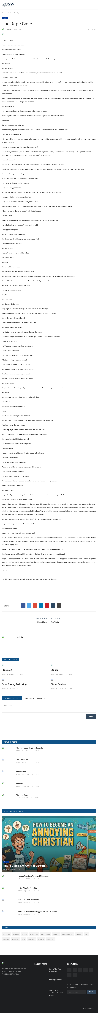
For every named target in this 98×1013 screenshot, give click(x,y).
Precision (7, 669)
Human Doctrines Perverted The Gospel (33, 876)
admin (9, 29)
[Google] (35, 605)
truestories (34, 934)
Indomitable (21, 772)
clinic (23, 939)
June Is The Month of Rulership (55, 970)
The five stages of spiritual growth (29, 748)
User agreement (88, 1008)
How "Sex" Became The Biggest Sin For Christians (37, 912)
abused (79, 934)
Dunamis (19, 783)
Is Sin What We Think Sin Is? (28, 888)
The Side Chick (22, 760)
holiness (16, 934)
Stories (10, 13)
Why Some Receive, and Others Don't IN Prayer (56, 992)
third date (6, 934)
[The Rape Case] (49, 34)
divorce (41, 939)
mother (24, 934)
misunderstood (68, 934)
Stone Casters (58, 684)
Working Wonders (55, 980)
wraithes (15, 939)
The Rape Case (22, 795)
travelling (6, 939)
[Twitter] (29, 605)
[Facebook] (23, 605)
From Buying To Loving (14, 684)
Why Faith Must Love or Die (28, 900)
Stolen (54, 669)
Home (4, 13)
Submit (91, 716)
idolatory (56, 934)
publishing (31, 939)
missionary (50, 939)
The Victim (55, 622)
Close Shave (42, 622)
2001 (86, 934)
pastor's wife (45, 934)
